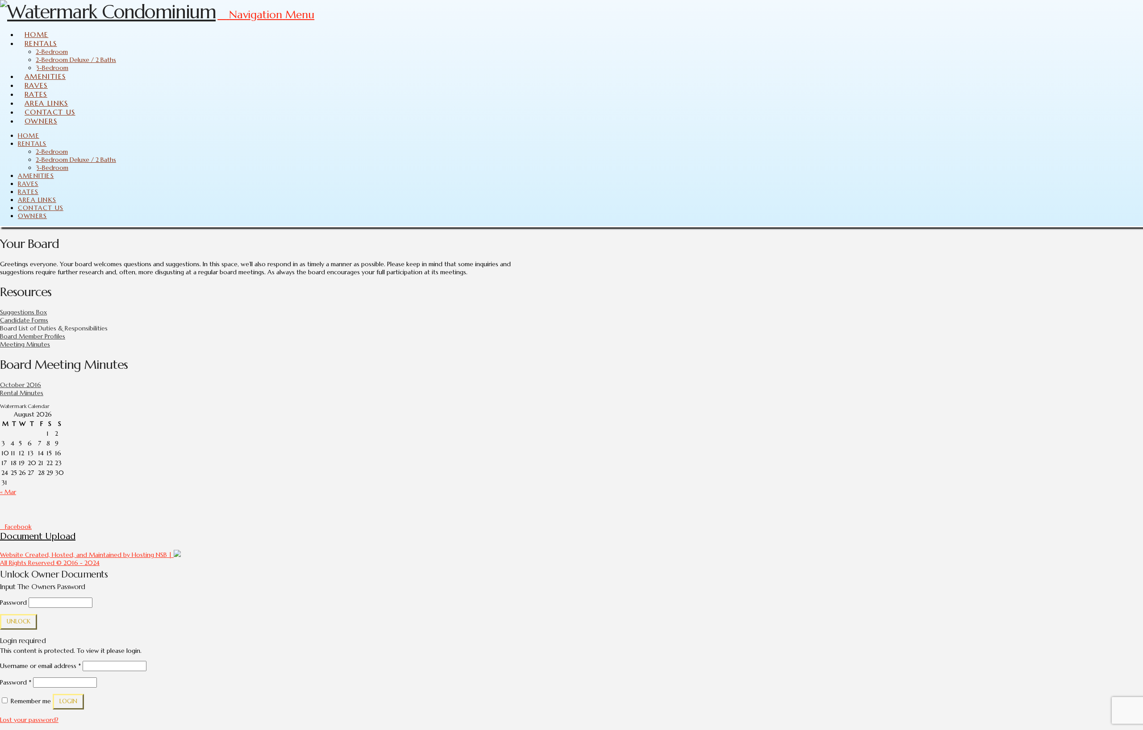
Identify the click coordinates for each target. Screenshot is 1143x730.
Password (13, 602)
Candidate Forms (24, 320)
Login (68, 701)
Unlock (18, 621)
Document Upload (37, 536)
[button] (265, 14)
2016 (33, 385)
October (12, 385)
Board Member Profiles (32, 336)
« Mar (8, 492)
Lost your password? (29, 720)
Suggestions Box (23, 312)
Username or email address (40, 666)
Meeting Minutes (25, 344)
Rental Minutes (21, 393)
